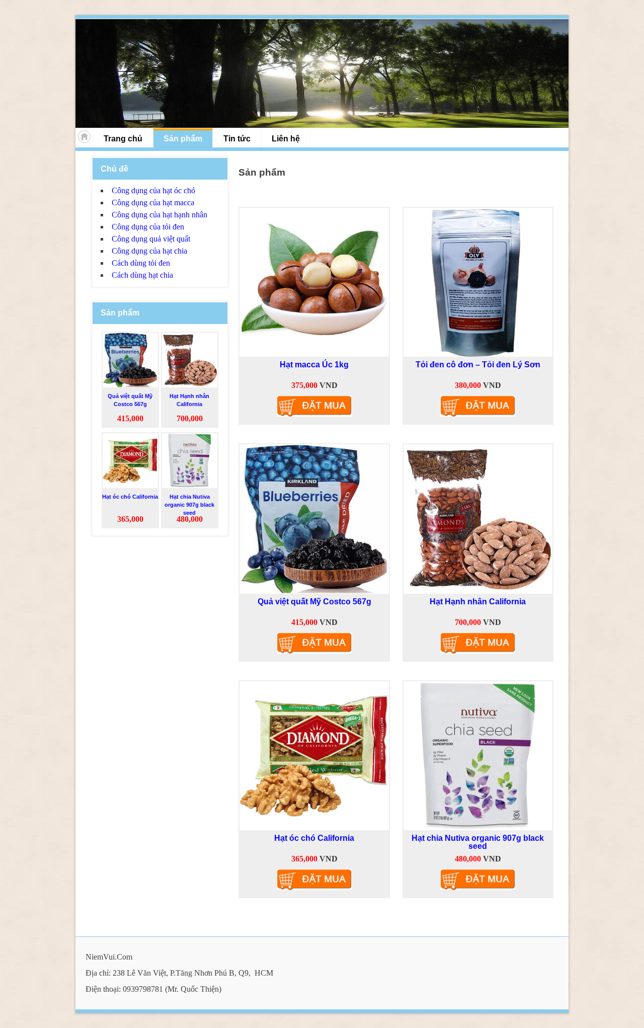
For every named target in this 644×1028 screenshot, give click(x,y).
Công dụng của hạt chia (149, 251)
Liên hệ (286, 138)
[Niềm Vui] (322, 73)
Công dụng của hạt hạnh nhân (159, 214)
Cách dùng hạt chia (142, 275)
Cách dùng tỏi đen (141, 263)
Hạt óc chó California (314, 838)
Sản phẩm (183, 138)
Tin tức (237, 138)
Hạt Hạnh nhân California (478, 601)
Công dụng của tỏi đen (148, 226)
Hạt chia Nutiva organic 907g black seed (478, 842)
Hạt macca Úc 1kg (314, 364)
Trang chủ (123, 138)
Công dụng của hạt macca (153, 202)
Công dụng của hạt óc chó (153, 190)
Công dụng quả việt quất (151, 238)
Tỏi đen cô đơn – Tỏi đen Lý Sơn (478, 364)
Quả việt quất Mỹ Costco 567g (314, 601)
